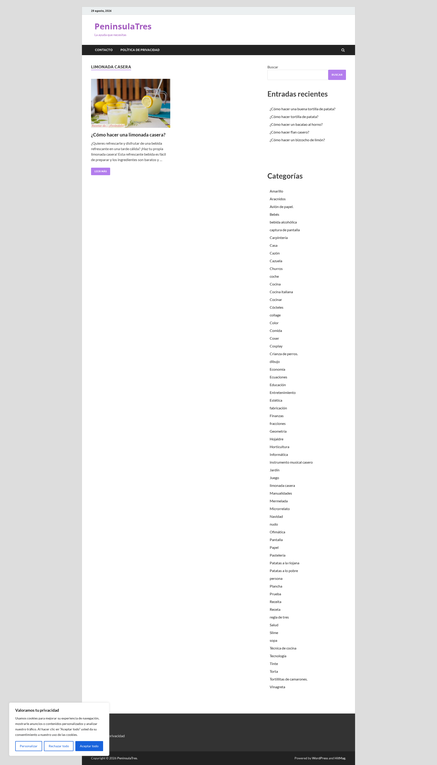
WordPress (320, 758)
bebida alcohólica (283, 222)
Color (274, 323)
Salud (274, 625)
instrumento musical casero (291, 462)
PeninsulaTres (123, 26)
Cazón (275, 253)
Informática (279, 454)
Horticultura (279, 446)
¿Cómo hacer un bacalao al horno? (296, 124)
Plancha (276, 586)
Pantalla (276, 539)
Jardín (274, 470)
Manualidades (281, 493)
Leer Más (99, 170)
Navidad (276, 516)
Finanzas (277, 415)
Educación (278, 384)
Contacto (104, 50)
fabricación (278, 408)
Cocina (275, 284)
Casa (273, 245)
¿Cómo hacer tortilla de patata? (294, 116)
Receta (275, 609)
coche (274, 276)
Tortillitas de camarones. (288, 679)
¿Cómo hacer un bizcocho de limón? (297, 140)
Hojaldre (276, 439)
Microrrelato (280, 508)
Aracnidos (278, 199)
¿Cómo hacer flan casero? (289, 132)
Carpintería (279, 237)
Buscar (272, 67)
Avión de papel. (281, 206)
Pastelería (277, 555)
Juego (274, 477)
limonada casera (282, 485)
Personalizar (29, 746)
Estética (276, 400)
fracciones (278, 423)
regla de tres (279, 617)
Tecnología (278, 656)
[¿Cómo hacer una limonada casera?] (130, 105)
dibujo (275, 361)
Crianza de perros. (284, 354)
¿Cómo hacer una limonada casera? (128, 134)
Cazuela (276, 261)
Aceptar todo (89, 746)
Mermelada (279, 501)
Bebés (274, 214)
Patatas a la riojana (284, 563)
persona (276, 578)
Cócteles (276, 307)
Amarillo (276, 191)
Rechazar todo (59, 746)
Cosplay (276, 346)
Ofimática (277, 532)
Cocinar (276, 299)
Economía (277, 369)
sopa (273, 640)
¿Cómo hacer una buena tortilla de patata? (302, 109)
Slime (274, 632)
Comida (276, 330)
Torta (274, 671)
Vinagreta (277, 687)
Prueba (275, 594)
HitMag (340, 758)
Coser (274, 338)
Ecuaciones (278, 377)
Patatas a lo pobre (284, 570)
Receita (275, 601)
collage (275, 315)
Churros (276, 268)
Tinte (274, 663)
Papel (274, 547)
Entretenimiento (283, 392)
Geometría (278, 431)
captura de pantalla (285, 230)
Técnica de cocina (283, 648)
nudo (274, 524)
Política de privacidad (140, 50)
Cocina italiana (281, 292)
